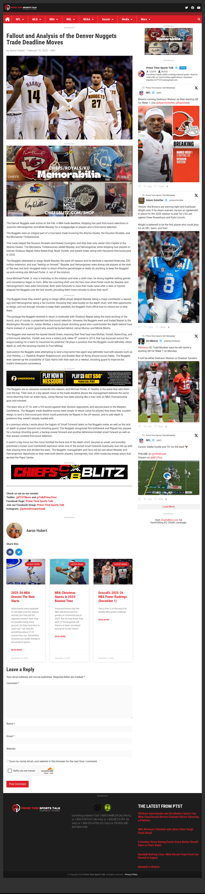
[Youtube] (198, 7)
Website (10, 749)
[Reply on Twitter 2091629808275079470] (140, 327)
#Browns (143, 347)
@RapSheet (182, 102)
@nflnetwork (159, 453)
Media (125, 19)
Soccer (106, 19)
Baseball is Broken (149, 866)
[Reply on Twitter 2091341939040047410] (140, 499)
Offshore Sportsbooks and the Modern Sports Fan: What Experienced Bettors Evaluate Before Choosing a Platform (168, 817)
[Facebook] (192, 7)
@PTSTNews (23, 497)
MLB (35, 19)
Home (7, 19)
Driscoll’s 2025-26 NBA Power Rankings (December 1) (112, 597)
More (144, 19)
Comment (12, 683)
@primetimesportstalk (32, 508)
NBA (52, 19)
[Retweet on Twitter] (143, 87)
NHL (68, 19)
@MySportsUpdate (172, 341)
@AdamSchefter (165, 102)
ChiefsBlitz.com (169, 520)
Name (10, 723)
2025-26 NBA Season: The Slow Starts (23, 597)
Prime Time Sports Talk (39, 501)
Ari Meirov (152, 340)
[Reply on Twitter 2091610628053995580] (140, 426)
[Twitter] (186, 7)
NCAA (86, 19)
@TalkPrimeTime (47, 497)
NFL (18, 19)
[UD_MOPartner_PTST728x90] (69, 385)
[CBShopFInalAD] (69, 215)
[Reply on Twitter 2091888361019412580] (140, 186)
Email (10, 736)
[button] (199, 19)
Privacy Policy (131, 874)
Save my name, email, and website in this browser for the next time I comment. (53, 761)
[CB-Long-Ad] (69, 478)
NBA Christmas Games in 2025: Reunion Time (65, 597)
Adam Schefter (155, 200)
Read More (16, 650)
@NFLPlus (156, 457)
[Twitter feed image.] (168, 144)
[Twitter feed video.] (168, 477)
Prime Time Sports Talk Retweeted (160, 88)
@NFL (159, 93)
